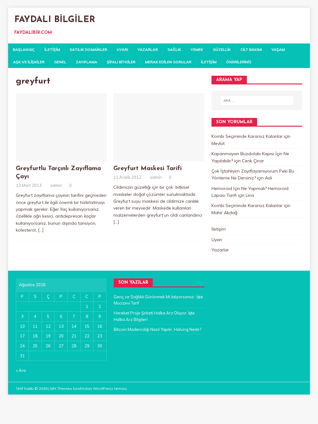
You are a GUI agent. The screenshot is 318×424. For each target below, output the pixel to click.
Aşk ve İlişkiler (28, 62)
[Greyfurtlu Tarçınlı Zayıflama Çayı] (61, 158)
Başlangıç (24, 49)
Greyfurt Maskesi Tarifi (147, 168)
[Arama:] (257, 100)
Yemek (197, 49)
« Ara (21, 370)
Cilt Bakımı (251, 49)
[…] (41, 230)
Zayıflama (86, 62)
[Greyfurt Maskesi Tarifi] (158, 158)
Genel (60, 62)
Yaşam (278, 49)
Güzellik (222, 49)
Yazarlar (148, 49)
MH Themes (61, 388)
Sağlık (174, 49)
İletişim (52, 49)
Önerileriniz (239, 62)
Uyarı (122, 49)
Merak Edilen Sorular (168, 62)
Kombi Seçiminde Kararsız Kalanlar (247, 136)
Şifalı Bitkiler (121, 62)
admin (56, 185)
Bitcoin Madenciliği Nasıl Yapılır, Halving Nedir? (157, 329)
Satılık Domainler (88, 49)
